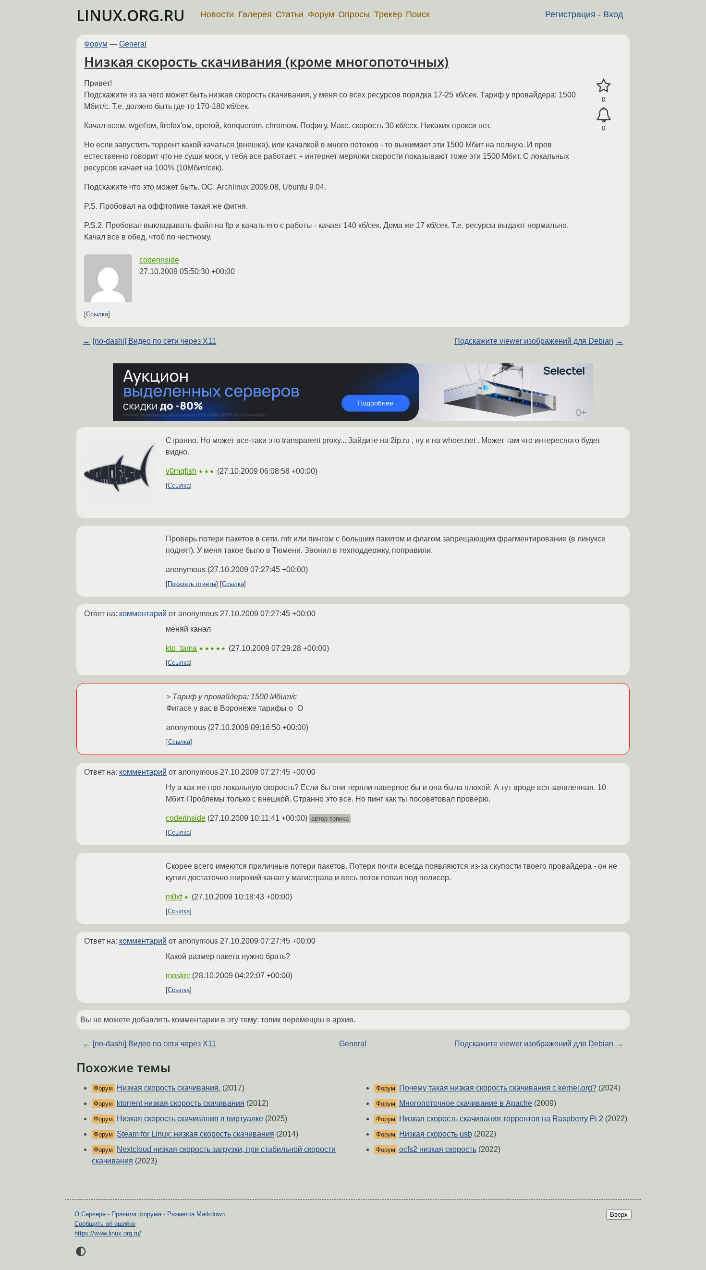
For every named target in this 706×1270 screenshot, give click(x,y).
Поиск (418, 14)
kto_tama (181, 648)
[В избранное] (603, 86)
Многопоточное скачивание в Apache (465, 1103)
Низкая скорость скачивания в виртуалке (190, 1118)
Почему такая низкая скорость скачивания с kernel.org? (497, 1088)
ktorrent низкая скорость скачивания (180, 1103)
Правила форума (136, 1214)
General (132, 44)
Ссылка (97, 314)
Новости (217, 14)
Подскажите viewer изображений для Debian (533, 341)
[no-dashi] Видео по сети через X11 (154, 341)
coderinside (159, 260)
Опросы (354, 14)
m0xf (174, 897)
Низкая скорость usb (435, 1134)
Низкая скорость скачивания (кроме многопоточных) (266, 61)
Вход (613, 14)
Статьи (290, 14)
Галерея (255, 14)
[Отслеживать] (603, 115)
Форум (321, 14)
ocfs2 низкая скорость (437, 1149)
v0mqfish (181, 471)
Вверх (619, 1214)
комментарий (143, 614)
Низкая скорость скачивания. (168, 1088)
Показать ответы (192, 583)
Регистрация (570, 14)
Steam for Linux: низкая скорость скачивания (195, 1134)
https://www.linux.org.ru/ (107, 1233)
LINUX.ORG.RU (130, 15)
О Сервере (90, 1214)
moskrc (178, 975)
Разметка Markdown (196, 1214)
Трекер (388, 14)
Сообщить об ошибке (104, 1223)
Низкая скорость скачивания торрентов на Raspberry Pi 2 (501, 1118)
